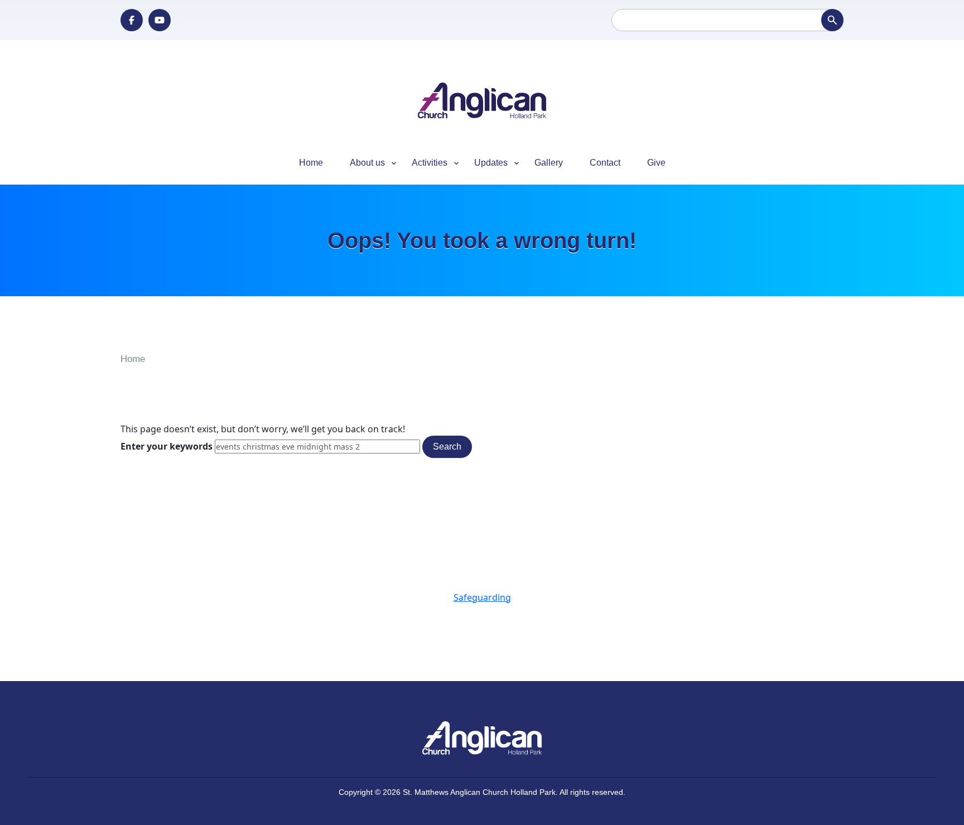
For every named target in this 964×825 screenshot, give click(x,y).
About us (360, 163)
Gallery (548, 162)
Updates (484, 163)
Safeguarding (482, 597)
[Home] (482, 101)
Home (311, 162)
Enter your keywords (167, 446)
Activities (422, 163)
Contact (605, 162)
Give (656, 162)
